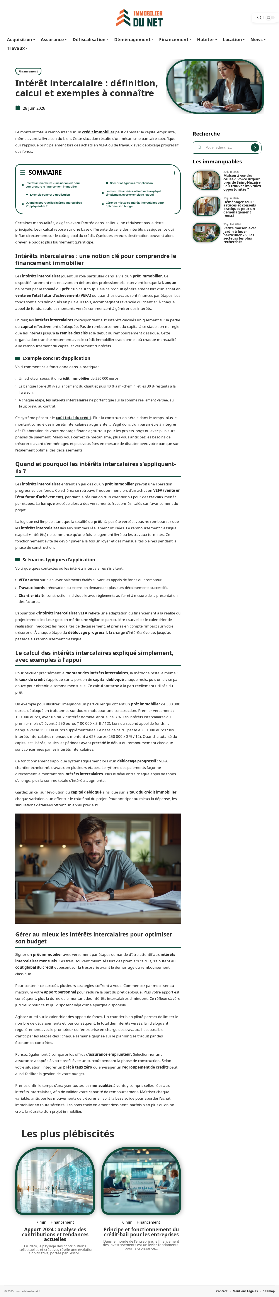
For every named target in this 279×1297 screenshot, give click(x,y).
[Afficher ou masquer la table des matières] (119, 173)
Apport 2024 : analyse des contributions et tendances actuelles (55, 1234)
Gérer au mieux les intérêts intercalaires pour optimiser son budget (135, 204)
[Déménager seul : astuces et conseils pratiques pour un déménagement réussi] (206, 206)
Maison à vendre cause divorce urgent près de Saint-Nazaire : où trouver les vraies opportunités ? (242, 182)
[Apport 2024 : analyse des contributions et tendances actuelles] (55, 1181)
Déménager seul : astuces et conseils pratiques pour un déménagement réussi (239, 209)
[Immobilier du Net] (139, 18)
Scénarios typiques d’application (131, 183)
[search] (259, 17)
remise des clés (74, 333)
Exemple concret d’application (50, 194)
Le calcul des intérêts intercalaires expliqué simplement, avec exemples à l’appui (133, 192)
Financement (28, 71)
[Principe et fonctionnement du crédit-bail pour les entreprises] (141, 1181)
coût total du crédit (73, 417)
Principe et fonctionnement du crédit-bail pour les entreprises (141, 1232)
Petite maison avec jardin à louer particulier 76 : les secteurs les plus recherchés (239, 235)
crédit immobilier (98, 131)
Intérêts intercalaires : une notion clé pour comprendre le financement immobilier (53, 184)
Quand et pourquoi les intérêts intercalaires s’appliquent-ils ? (54, 204)
